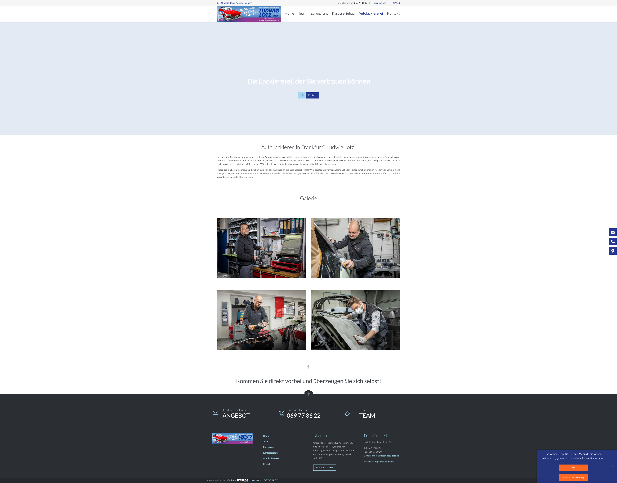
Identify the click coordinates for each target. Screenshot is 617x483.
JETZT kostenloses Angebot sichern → (236, 2)
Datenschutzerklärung (573, 477)
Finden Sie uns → (380, 2)
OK (573, 467)
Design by (232, 480)
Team (265, 441)
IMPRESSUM (256, 480)
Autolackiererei (271, 458)
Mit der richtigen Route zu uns (379, 461)
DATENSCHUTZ (270, 480)
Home (266, 435)
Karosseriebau (270, 452)
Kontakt (267, 464)
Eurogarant (268, 447)
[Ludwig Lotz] (249, 14)
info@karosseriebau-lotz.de (385, 455)
